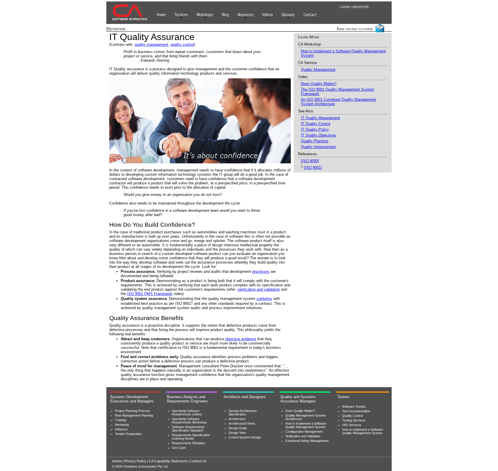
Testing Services (353, 420)
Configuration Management (304, 431)
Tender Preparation (128, 434)
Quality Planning (314, 141)
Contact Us (198, 461)
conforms (264, 298)
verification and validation (258, 289)
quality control (182, 44)
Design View (237, 432)
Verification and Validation (302, 436)
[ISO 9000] (310, 161)
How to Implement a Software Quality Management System (305, 425)
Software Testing (353, 406)
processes (260, 271)
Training (120, 420)
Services (181, 14)
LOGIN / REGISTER (354, 7)
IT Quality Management (320, 118)
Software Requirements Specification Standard (188, 428)
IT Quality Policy (315, 129)
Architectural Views (242, 423)
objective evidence (240, 339)
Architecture (237, 419)
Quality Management (318, 69)
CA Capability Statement (168, 461)
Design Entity (238, 428)
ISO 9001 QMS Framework (149, 294)
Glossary (288, 14)
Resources (245, 14)
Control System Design (245, 437)
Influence (121, 429)
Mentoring (122, 424)
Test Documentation (356, 411)
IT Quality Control (315, 124)
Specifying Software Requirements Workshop (189, 420)
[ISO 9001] (313, 167)
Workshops (205, 14)
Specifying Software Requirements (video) (187, 412)
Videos (267, 14)
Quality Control (352, 415)
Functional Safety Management (307, 440)
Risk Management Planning (134, 415)
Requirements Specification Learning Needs (191, 436)
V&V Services (351, 425)
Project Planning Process (132, 411)
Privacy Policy (135, 461)
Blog (225, 14)
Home (161, 14)
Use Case (179, 447)
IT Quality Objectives (318, 135)
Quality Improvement (318, 147)
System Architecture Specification (243, 412)
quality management (151, 44)
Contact (310, 14)
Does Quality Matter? (318, 84)
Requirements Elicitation (188, 443)
